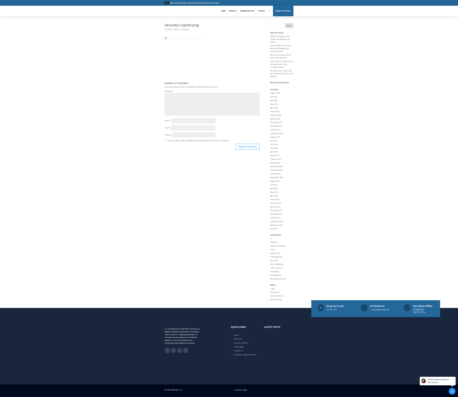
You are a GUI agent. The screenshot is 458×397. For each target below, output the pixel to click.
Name (168, 121)
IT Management (276, 257)
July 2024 (273, 185)
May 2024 (274, 192)
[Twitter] (282, 3)
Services (232, 11)
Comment (169, 91)
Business (273, 242)
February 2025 (275, 159)
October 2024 (275, 174)
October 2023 (275, 218)
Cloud (272, 249)
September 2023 (276, 221)
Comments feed (276, 296)
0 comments (184, 29)
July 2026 (273, 97)
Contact (261, 11)
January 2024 (275, 207)
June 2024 (274, 188)
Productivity (274, 271)
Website (168, 135)
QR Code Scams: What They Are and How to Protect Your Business (281, 74)
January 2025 (275, 163)
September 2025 (276, 133)
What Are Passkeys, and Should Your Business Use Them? (280, 39)
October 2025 (275, 130)
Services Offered (241, 343)
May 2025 (274, 148)
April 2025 (274, 152)
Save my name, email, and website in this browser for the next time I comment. (198, 140)
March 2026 (274, 111)
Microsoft (274, 260)
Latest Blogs (239, 347)
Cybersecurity (275, 253)
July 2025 (273, 141)
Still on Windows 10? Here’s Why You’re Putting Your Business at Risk (280, 48)
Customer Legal (240, 390)
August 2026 (275, 93)
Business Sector (246, 11)
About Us (238, 339)
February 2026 (275, 115)
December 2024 (276, 166)
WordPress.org (276, 299)
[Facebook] (277, 3)
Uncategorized (275, 275)
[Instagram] (291, 3)
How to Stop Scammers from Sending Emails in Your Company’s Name (281, 64)
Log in (272, 288)
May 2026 (274, 104)
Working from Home (278, 279)
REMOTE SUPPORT (283, 11)
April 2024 (274, 196)
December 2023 (276, 210)
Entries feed (274, 292)
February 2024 (275, 203)
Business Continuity (277, 246)
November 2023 (276, 214)
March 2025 (274, 155)
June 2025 (274, 144)
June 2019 (274, 229)
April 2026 (274, 108)
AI (271, 238)
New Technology (276, 264)
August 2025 (275, 137)
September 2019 (276, 225)
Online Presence (276, 268)
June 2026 (274, 100)
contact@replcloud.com (380, 310)
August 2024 (275, 181)
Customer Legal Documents (245, 354)
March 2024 (274, 199)
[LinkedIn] (287, 3)
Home (223, 11)
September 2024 (276, 177)
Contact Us (238, 350)
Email (167, 128)
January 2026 (275, 119)
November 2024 (276, 170)
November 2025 (276, 126)
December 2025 (276, 122)
